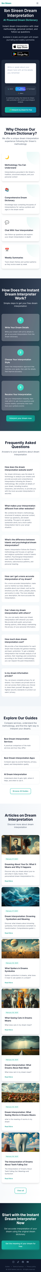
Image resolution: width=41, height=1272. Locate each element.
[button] (20, 327)
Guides (7, 1266)
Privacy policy (31, 1266)
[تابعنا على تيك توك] (18, 1262)
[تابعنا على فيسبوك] (23, 1262)
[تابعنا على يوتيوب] (27, 1262)
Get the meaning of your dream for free (21, 1244)
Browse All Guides (20, 791)
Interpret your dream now (20, 418)
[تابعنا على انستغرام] (13, 1262)
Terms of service (18, 1266)
